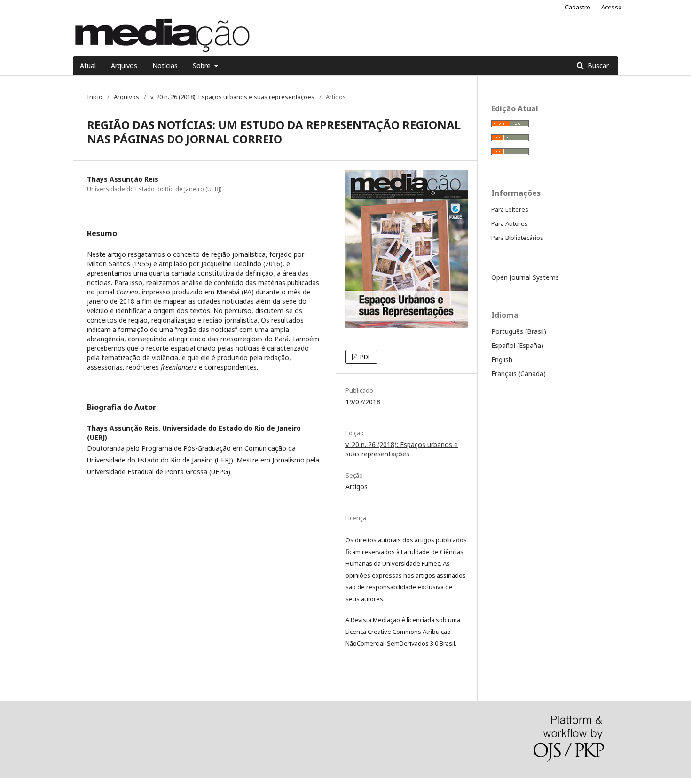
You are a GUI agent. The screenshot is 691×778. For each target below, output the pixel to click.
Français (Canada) (518, 373)
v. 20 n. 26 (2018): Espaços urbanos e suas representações (232, 96)
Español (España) (517, 345)
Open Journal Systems (525, 277)
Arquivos (124, 65)
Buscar (597, 65)
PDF (365, 357)
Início (94, 96)
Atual (88, 65)
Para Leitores (509, 209)
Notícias (165, 65)
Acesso (611, 7)
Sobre (202, 65)
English (501, 359)
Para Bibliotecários (517, 237)
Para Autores (509, 223)
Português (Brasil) (518, 331)
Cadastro (577, 7)
